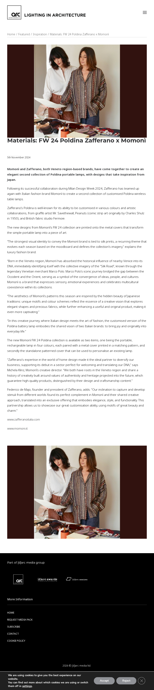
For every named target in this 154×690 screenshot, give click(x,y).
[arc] (46, 12)
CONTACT (13, 634)
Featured (24, 34)
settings (27, 686)
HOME (10, 613)
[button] (145, 12)
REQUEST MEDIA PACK (19, 620)
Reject (126, 681)
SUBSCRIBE (13, 627)
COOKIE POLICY (16, 641)
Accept (104, 681)
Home (11, 34)
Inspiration (40, 34)
